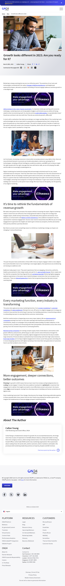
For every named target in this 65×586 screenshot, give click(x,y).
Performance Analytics (8, 538)
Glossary (24, 538)
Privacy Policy (32, 575)
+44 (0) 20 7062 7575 (33, 558)
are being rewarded (38, 274)
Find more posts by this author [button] (47, 450)
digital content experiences (29, 217)
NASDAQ (45, 535)
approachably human (43, 272)
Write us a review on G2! (32, 507)
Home (3, 14)
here (22, 480)
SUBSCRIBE (7, 485)
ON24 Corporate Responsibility (11, 557)
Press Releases (6, 565)
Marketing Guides (27, 535)
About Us (4, 552)
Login (24, 522)
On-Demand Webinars (28, 533)
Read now (9, 3)
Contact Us (25, 552)
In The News (5, 563)
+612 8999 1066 (31, 562)
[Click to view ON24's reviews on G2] (32, 503)
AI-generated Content (8, 527)
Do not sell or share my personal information (32, 580)
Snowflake (46, 527)
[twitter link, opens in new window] (11, 494)
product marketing (44, 308)
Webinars (4, 524)
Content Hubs (6, 535)
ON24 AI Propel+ (7, 543)
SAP (44, 524)
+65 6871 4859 (33, 560)
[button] (61, 3)
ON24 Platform (6, 522)
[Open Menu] (61, 9)
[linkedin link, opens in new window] (25, 494)
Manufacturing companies (11, 330)
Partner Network (7, 554)
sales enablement (17, 310)
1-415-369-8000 (34, 554)
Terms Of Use (35, 572)
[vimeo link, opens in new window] (18, 494)
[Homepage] (8, 9)
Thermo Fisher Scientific (50, 541)
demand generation (22, 278)
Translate (5, 530)
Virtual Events (6, 533)
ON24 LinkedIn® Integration (10, 541)
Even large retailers (9, 339)
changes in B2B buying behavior (36, 85)
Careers (4, 560)
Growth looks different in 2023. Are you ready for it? (19, 14)
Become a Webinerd (28, 541)
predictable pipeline (41, 113)
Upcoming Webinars (28, 530)
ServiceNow (46, 538)
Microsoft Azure (47, 522)
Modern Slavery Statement (32, 578)
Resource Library (27, 527)
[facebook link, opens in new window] (4, 494)
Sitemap (28, 572)
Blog (8, 14)
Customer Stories (48, 543)
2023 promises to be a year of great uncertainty (17, 109)
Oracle (44, 530)
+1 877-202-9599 (33, 556)
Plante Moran (47, 533)
